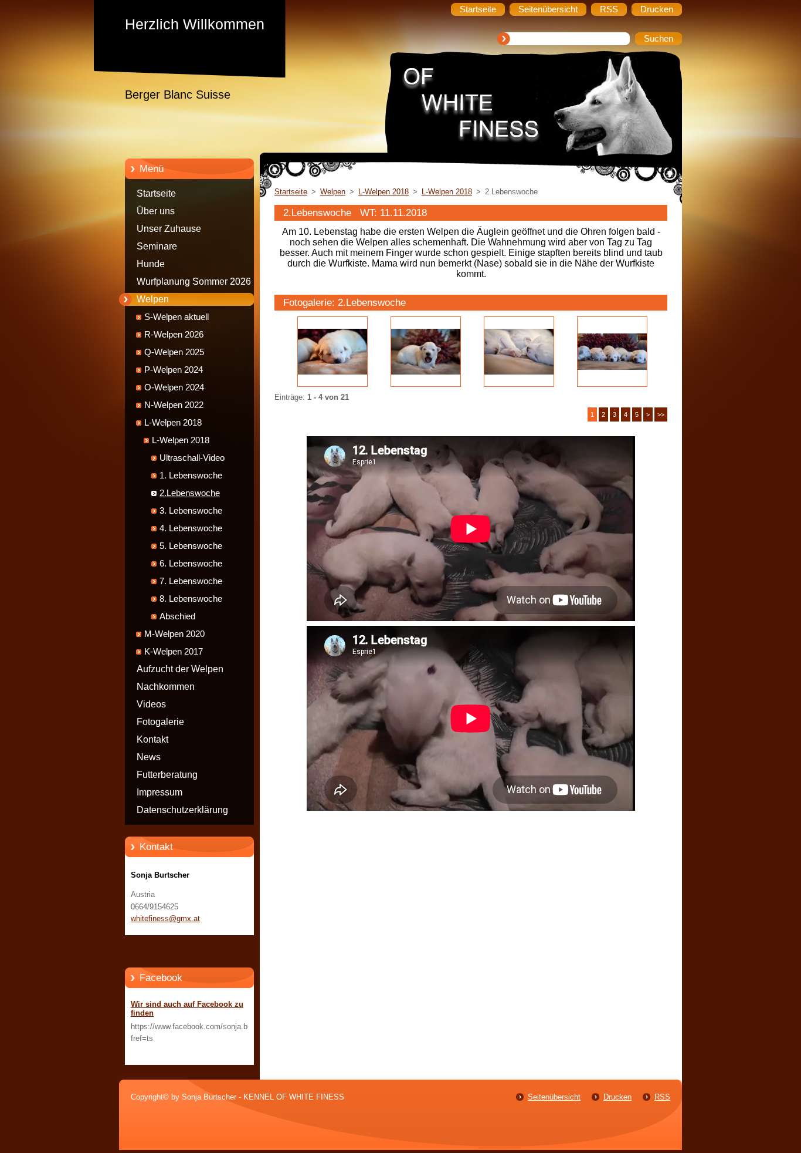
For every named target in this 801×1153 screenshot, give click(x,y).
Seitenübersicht (554, 1097)
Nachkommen (166, 687)
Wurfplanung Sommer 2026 (194, 281)
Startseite (156, 193)
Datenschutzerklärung (182, 810)
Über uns (156, 211)
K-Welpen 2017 (173, 651)
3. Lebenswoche (190, 510)
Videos (151, 704)
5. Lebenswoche (190, 546)
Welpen (153, 299)
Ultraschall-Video (192, 458)
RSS (662, 1097)
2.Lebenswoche (189, 493)
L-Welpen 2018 (173, 422)
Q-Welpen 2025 (174, 352)
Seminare (157, 246)
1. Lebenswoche (190, 475)
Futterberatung (167, 775)
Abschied (177, 616)
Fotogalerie (160, 722)
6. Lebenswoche (190, 563)
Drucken (617, 1097)
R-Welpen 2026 (173, 334)
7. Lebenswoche (190, 581)
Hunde (151, 264)
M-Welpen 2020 (174, 634)
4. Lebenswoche (190, 528)
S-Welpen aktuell (176, 317)
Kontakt (152, 739)
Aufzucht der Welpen (180, 669)
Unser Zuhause (169, 229)
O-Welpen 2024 (174, 387)
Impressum (159, 792)
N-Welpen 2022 (173, 405)
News (149, 757)
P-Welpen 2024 (173, 370)
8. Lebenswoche (190, 599)
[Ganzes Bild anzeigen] (332, 351)
